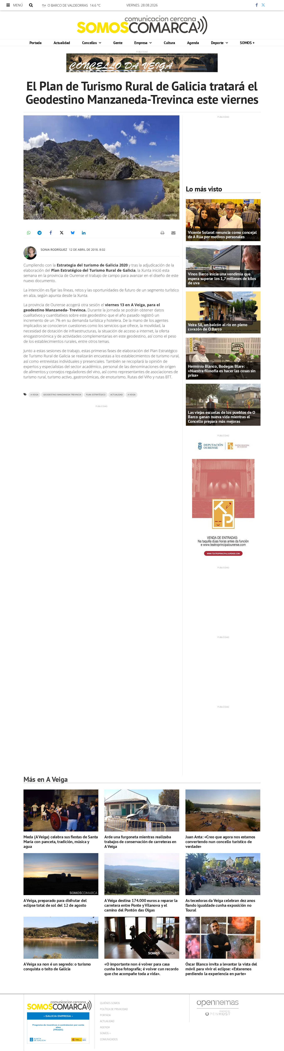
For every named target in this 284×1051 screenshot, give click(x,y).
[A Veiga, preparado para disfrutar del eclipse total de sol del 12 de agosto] (60, 874)
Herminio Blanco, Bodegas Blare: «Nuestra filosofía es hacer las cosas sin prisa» (222, 371)
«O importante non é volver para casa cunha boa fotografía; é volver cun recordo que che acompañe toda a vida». (141, 968)
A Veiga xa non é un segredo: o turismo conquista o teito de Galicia (57, 966)
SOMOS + (247, 42)
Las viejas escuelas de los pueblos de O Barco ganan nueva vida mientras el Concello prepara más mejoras (221, 417)
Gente (117, 42)
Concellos (90, 42)
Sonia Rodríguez (54, 250)
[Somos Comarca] (142, 25)
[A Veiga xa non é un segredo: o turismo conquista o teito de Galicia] (60, 938)
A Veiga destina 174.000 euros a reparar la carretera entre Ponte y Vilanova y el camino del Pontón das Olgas (141, 905)
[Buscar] (31, 5)
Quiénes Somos (110, 1003)
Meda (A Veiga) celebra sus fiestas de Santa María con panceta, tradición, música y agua (60, 841)
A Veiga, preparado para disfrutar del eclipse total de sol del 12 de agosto (55, 903)
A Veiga (34, 394)
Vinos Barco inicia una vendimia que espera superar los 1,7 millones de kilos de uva (222, 278)
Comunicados (109, 1039)
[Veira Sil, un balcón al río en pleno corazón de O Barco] (223, 312)
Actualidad (62, 42)
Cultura (169, 42)
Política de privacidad (114, 1009)
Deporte (218, 42)
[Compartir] (244, 5)
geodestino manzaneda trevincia (62, 394)
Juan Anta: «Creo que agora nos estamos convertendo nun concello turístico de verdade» (220, 841)
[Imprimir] (162, 233)
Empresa (141, 42)
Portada (35, 42)
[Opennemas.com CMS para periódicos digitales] (217, 1008)
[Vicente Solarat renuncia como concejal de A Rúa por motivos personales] (223, 219)
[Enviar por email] (173, 233)
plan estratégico (95, 394)
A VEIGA (131, 394)
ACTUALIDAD (116, 394)
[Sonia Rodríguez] (30, 253)
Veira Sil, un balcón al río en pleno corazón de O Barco (217, 327)
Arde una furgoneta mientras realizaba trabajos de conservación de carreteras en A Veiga (140, 841)
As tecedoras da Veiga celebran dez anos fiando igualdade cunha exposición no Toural (220, 905)
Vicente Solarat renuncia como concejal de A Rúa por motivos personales (222, 234)
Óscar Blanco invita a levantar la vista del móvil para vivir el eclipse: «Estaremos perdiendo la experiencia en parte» (221, 968)
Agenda (193, 42)
